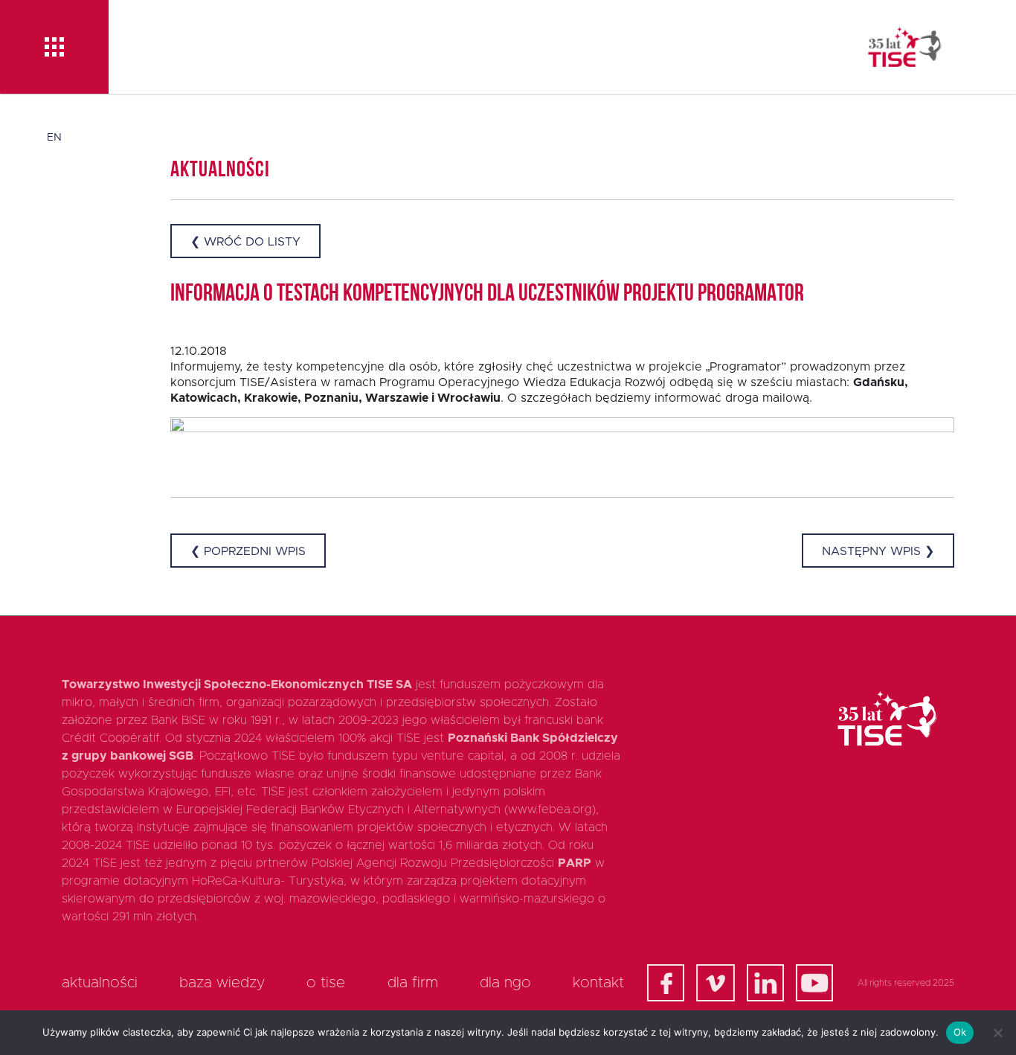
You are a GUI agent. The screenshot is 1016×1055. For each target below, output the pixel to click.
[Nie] (997, 1032)
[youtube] (814, 982)
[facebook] (665, 982)
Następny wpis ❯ (878, 551)
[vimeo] (715, 982)
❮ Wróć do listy (245, 242)
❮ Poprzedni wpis (248, 551)
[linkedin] (765, 982)
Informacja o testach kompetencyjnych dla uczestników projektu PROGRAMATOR (487, 295)
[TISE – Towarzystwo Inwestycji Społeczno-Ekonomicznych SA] (904, 47)
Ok (960, 1032)
